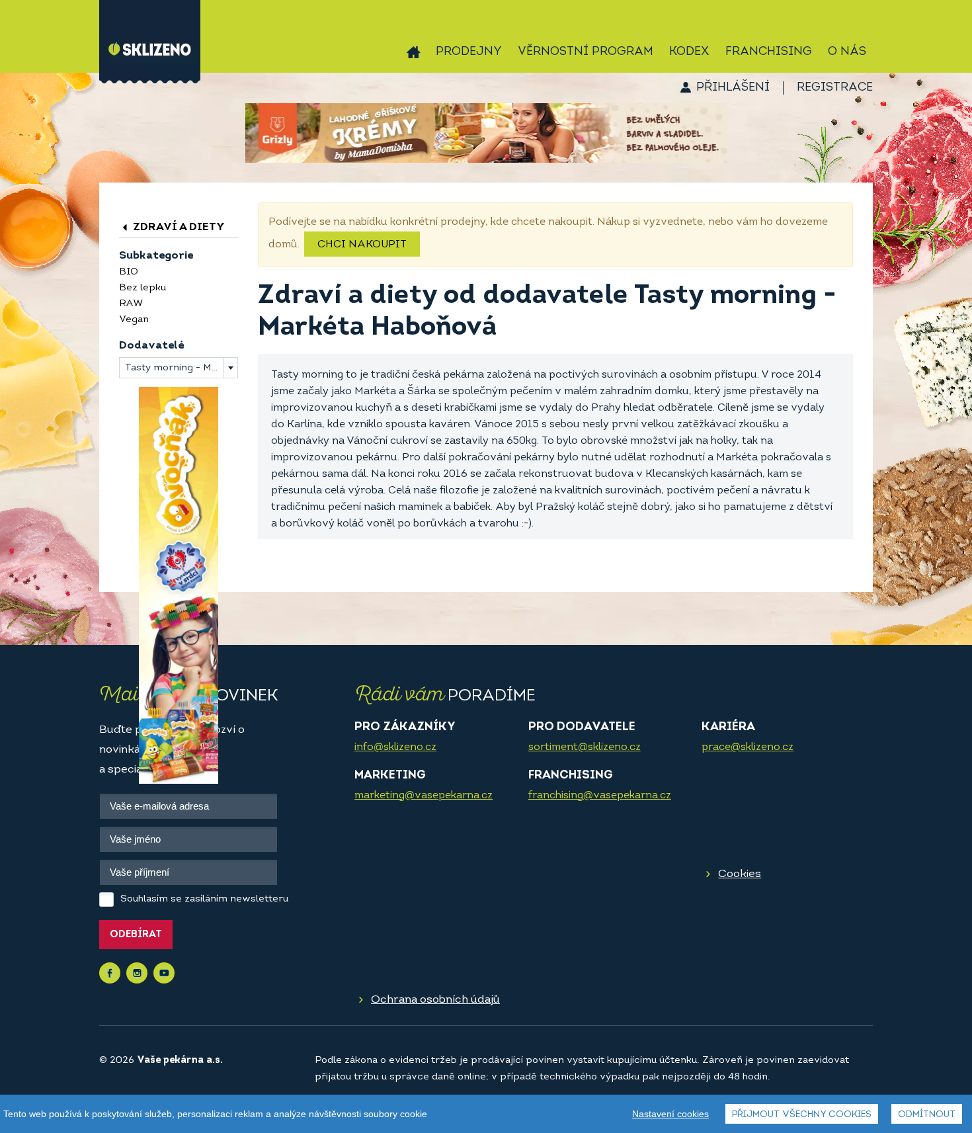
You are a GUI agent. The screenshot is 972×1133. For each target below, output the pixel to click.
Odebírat (136, 935)
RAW (131, 304)
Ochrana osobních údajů (435, 999)
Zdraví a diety (177, 227)
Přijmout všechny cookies (801, 1115)
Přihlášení (733, 88)
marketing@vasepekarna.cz (423, 795)
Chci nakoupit (362, 244)
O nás (847, 52)
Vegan (134, 320)
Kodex (689, 52)
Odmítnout (926, 1115)
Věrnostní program (585, 52)
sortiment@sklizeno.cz (584, 747)
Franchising (768, 52)
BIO (128, 272)
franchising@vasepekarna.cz (599, 795)
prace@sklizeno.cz (747, 747)
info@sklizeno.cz (395, 747)
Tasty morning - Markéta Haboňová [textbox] (181, 368)
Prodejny (469, 52)
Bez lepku (142, 288)
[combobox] (178, 367)
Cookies (739, 874)
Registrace (835, 88)
